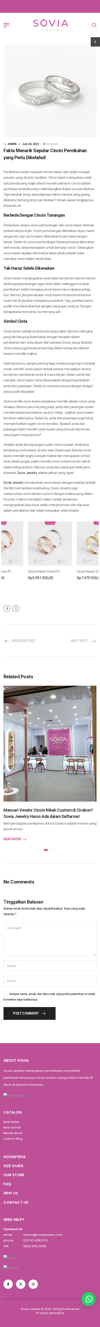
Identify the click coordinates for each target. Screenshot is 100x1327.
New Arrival (11, 1127)
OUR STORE (13, 1175)
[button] (88, 1299)
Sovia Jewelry (27, 473)
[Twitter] (15, 608)
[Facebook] (6, 608)
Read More (12, 839)
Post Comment (26, 1013)
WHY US (10, 1193)
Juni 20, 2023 (30, 144)
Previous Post (24, 641)
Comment (50, 144)
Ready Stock (12, 1133)
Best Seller (11, 1122)
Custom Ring (13, 1138)
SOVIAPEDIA (14, 1156)
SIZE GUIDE (13, 1166)
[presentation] (46, 850)
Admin (12, 144)
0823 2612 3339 (34, 1246)
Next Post (79, 641)
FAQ (7, 1184)
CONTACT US (15, 1202)
